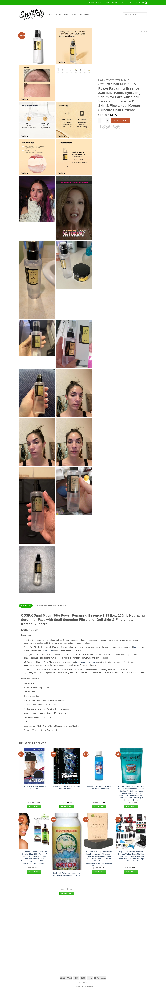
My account (62, 14)
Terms (107, 2)
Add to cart (120, 120)
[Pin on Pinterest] (114, 127)
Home (100, 80)
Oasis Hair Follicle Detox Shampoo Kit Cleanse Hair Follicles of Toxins (66, 874)
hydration (49, 650)
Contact (122, 2)
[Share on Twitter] (105, 127)
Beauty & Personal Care (117, 80)
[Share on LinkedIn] (118, 127)
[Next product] (140, 31)
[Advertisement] (83, 917)
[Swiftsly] (31, 14)
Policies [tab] (62, 605)
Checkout (84, 14)
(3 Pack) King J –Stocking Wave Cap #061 (34, 787)
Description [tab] (26, 605)
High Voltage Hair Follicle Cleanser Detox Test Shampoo (66, 787)
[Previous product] (144, 31)
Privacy (114, 2)
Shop (50, 14)
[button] (130, 2)
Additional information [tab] (45, 605)
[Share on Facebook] (101, 127)
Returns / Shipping (95, 2)
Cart (73, 14)
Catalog (83, 983)
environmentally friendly (86, 662)
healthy (136, 647)
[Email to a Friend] (109, 127)
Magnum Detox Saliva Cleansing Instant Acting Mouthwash (98, 787)
